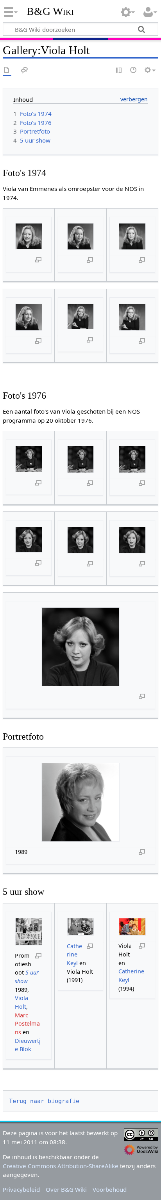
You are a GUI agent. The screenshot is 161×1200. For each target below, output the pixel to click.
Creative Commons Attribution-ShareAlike (60, 1166)
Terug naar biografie (44, 1101)
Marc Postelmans (27, 1023)
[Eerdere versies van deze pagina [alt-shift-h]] (133, 70)
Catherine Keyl (74, 954)
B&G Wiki (50, 11)
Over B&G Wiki (66, 1189)
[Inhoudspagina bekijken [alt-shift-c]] (7, 70)
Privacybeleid (21, 1189)
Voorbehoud (110, 1189)
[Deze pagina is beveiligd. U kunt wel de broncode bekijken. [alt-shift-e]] (119, 70)
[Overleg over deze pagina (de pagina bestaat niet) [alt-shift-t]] (24, 70)
